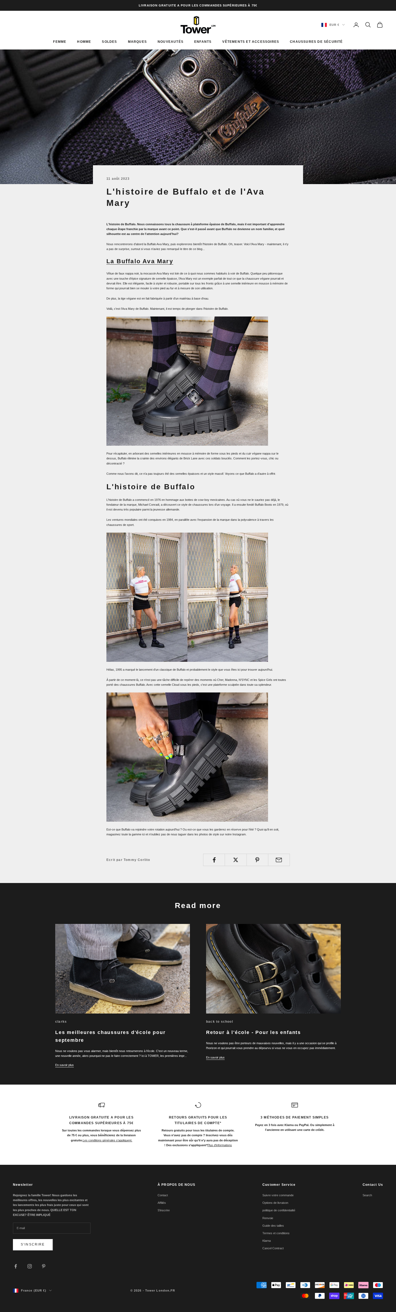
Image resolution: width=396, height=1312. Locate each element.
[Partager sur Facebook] (214, 860)
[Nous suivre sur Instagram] (29, 1266)
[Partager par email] (279, 860)
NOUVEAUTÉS (170, 42)
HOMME (84, 42)
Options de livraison (275, 1202)
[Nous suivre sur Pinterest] (43, 1266)
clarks (61, 1021)
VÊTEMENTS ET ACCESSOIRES (250, 42)
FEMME (59, 42)
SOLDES (109, 42)
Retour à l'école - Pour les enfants (253, 1032)
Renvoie (267, 1218)
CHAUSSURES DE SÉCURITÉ (316, 42)
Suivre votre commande (278, 1195)
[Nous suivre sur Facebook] (15, 1266)
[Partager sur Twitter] (235, 860)
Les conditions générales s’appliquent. (107, 1140)
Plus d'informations (219, 1145)
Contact (163, 1195)
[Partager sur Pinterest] (257, 860)
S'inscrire (33, 1244)
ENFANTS (202, 42)
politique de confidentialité (278, 1210)
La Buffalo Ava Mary (139, 261)
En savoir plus (64, 1065)
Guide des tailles (273, 1225)
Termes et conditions (276, 1233)
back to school (219, 1021)
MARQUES (137, 42)
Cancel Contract (273, 1248)
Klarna (266, 1240)
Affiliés (162, 1202)
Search (367, 1195)
